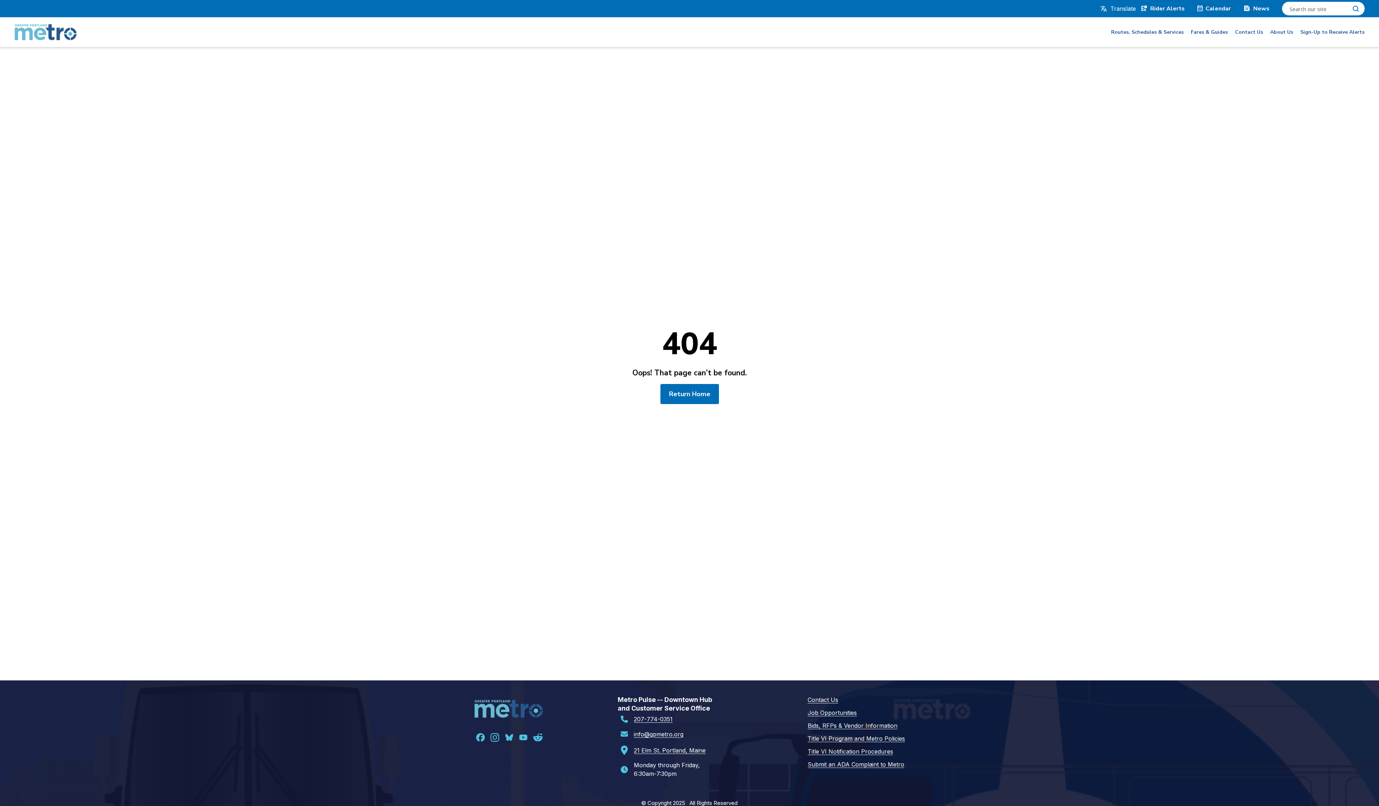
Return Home (689, 394)
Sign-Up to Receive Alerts (1332, 32)
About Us (1281, 32)
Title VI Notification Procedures (850, 751)
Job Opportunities (832, 712)
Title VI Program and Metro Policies (856, 738)
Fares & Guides (1209, 32)
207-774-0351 (653, 719)
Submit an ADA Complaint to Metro (856, 764)
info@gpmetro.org (658, 734)
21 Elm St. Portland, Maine (670, 750)
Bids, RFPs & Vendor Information (852, 725)
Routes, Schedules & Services (1147, 32)
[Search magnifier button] (1355, 8)
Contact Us (1249, 32)
